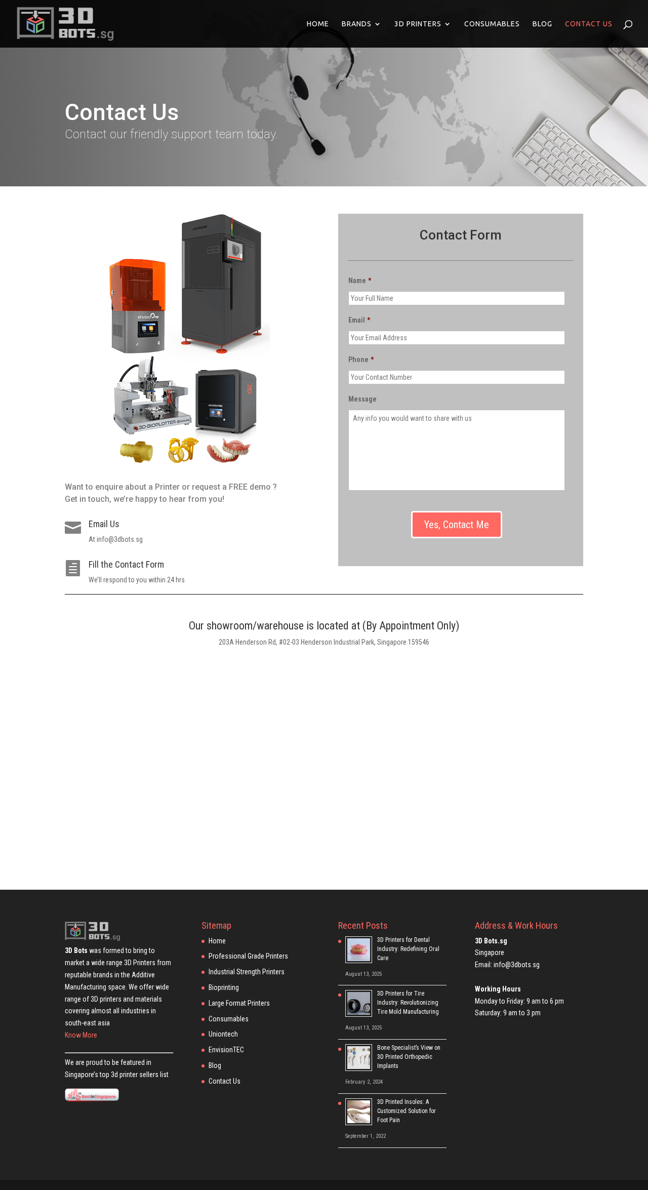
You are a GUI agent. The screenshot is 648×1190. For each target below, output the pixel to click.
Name (359, 280)
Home (318, 24)
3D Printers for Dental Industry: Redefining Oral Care (408, 949)
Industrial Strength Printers (247, 972)
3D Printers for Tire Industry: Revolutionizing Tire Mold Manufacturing (408, 1002)
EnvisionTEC (226, 1050)
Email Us (104, 524)
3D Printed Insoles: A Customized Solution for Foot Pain (406, 1111)
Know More (81, 1035)
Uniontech (223, 1034)
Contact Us (589, 24)
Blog (542, 24)
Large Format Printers (239, 1003)
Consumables (492, 24)
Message (362, 399)
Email (359, 320)
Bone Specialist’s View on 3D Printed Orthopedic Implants (408, 1056)
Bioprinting (224, 987)
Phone (361, 359)
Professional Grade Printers (248, 956)
